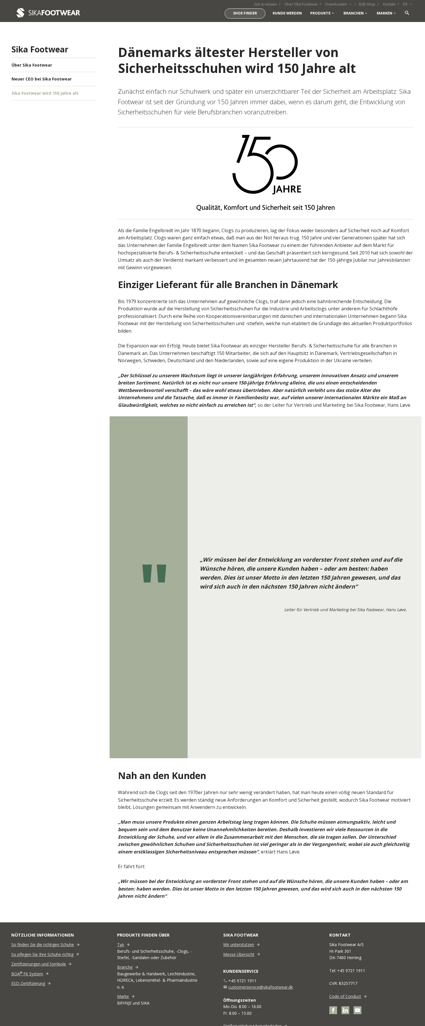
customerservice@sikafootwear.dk (260, 987)
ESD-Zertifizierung (28, 983)
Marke (123, 996)
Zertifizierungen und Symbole (38, 964)
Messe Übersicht (238, 954)
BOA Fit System (27, 973)
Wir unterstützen (238, 944)
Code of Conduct (345, 996)
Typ (120, 944)
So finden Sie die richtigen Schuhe (42, 944)
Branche (125, 967)
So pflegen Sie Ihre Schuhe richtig (42, 954)
